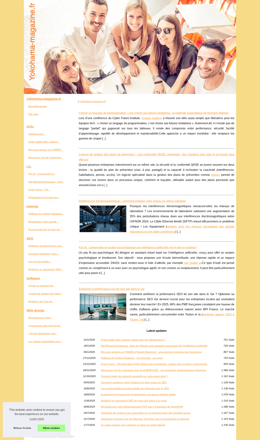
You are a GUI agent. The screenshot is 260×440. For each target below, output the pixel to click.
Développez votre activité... (43, 221)
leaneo (215, 174)
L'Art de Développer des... (42, 333)
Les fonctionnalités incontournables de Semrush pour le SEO (135, 388)
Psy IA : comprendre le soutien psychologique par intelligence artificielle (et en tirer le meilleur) (138, 247)
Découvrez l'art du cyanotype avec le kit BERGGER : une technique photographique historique (153, 370)
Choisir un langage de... (41, 285)
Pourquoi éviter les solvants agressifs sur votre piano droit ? (134, 376)
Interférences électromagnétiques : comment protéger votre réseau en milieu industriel (132, 201)
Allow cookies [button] (51, 428)
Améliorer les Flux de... (41, 301)
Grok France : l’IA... (39, 189)
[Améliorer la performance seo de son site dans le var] (103, 306)
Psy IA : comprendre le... (42, 173)
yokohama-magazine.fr (93, 101)
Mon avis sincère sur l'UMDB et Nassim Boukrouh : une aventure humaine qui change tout (151, 352)
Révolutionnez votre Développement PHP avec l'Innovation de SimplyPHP (142, 406)
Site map (33, 114)
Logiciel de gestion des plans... (45, 293)
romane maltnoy (151, 118)
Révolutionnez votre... (40, 317)
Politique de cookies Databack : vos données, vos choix (132, 358)
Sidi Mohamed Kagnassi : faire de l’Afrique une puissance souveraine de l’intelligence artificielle (154, 345)
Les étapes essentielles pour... (45, 341)
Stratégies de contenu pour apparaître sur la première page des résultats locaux (146, 413)
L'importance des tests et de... (45, 325)
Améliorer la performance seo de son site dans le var (112, 288)
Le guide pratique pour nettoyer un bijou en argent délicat (133, 425)
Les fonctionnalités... (39, 261)
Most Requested (37, 106)
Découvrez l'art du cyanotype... (45, 157)
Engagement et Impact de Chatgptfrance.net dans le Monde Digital (138, 394)
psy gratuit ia (192, 262)
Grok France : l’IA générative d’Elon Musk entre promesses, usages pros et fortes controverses (154, 364)
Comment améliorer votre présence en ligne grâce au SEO (134, 382)
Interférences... (36, 134)
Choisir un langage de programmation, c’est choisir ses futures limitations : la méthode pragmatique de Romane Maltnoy (154, 112)
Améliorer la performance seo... (46, 245)
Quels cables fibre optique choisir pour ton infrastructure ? (133, 339)
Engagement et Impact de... (43, 197)
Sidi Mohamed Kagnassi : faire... (46, 181)
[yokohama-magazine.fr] (130, 47)
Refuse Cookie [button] (22, 428)
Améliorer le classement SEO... (45, 269)
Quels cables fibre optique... (44, 141)
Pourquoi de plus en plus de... (45, 229)
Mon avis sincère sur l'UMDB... (45, 149)
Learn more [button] (37, 418)
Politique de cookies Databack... (46, 213)
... (104, 138)
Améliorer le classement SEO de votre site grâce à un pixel (134, 400)
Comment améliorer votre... (43, 253)
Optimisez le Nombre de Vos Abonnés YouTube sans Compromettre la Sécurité (145, 419)
